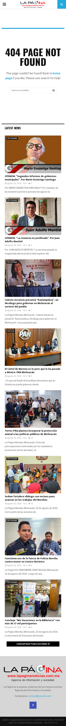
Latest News (13, 128)
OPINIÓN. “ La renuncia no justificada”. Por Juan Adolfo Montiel (32, 240)
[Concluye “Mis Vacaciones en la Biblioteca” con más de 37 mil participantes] (33, 598)
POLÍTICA (10, 331)
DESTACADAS (12, 138)
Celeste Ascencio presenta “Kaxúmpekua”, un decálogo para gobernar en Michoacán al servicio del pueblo (31, 303)
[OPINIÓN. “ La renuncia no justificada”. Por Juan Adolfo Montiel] (33, 216)
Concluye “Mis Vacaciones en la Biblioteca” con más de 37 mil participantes (32, 622)
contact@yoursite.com (40, 696)
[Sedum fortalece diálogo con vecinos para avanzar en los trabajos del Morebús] (33, 475)
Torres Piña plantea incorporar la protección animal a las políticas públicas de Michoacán (31, 432)
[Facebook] (33, 705)
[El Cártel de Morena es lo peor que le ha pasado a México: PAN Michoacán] (33, 347)
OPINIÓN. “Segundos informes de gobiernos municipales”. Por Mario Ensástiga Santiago (30, 178)
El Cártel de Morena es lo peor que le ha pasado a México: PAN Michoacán (32, 371)
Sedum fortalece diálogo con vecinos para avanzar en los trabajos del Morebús (30, 498)
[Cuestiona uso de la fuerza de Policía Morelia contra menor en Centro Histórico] (33, 536)
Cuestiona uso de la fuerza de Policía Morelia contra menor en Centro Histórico (31, 560)
